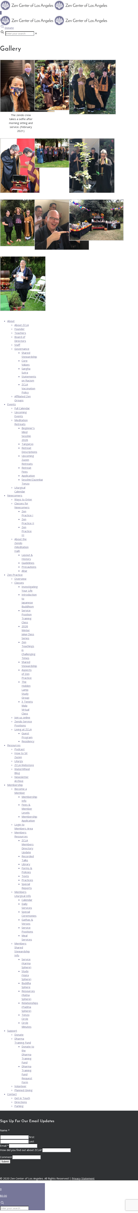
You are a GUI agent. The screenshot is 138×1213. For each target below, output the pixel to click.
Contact (12, 1094)
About (11, 321)
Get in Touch (22, 1098)
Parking (19, 1106)
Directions (20, 1102)
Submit (5, 1161)
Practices (27, 880)
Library (26, 864)
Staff (17, 345)
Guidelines (28, 563)
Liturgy (18, 761)
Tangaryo (27, 444)
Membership (15, 785)
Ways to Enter (23, 499)
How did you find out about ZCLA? (21, 1150)
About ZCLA (21, 325)
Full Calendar (22, 408)
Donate (9, 28)
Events (11, 404)
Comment (6, 1157)
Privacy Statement (83, 1178)
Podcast (19, 749)
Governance (21, 349)
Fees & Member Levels (27, 808)
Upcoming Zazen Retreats (28, 459)
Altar (24, 571)
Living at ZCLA (23, 729)
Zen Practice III (27, 531)
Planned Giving (23, 1090)
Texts (25, 876)
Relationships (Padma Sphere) (30, 1007)
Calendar (27, 900)
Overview (20, 578)
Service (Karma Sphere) (26, 963)
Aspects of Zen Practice (27, 674)
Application (28, 475)
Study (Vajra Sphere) (26, 975)
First (31, 1137)
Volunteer (20, 1086)
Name (5, 1130)
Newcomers (14, 495)
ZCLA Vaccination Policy (28, 388)
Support (12, 1030)
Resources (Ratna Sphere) (28, 995)
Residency (28, 741)
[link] (36, 33)
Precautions (29, 567)
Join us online (22, 717)
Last (31, 1141)
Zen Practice (15, 574)
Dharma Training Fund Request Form (27, 1074)
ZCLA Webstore (24, 765)
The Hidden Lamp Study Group (26, 689)
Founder (19, 329)
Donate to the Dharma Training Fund (28, 1054)
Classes (19, 582)
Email (4, 1145)
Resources (13, 745)
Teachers (20, 333)
